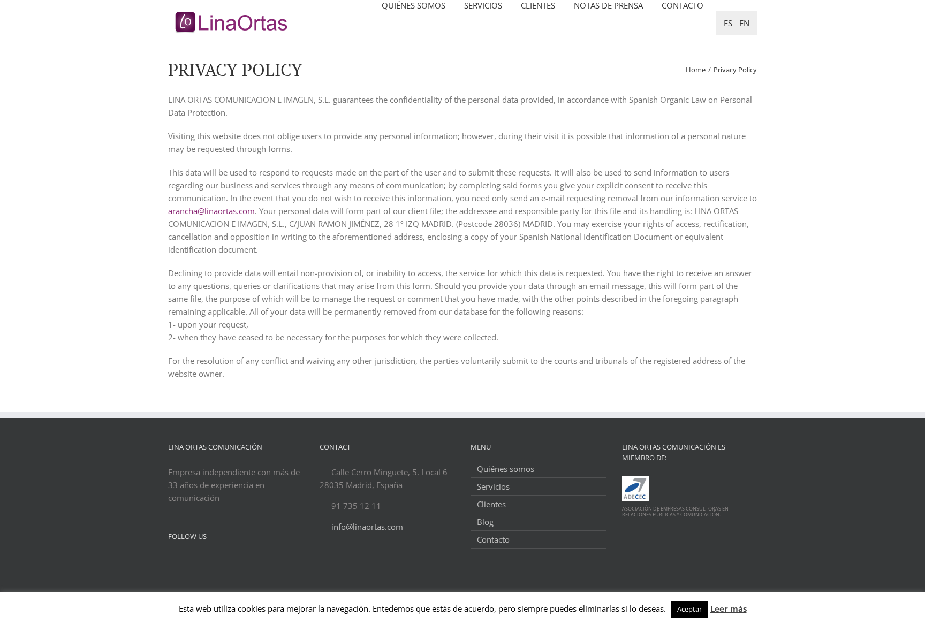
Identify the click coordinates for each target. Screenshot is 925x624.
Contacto (493, 539)
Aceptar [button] (689, 609)
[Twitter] (171, 562)
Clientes (491, 504)
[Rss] (200, 562)
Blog (485, 522)
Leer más (728, 608)
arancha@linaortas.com (211, 211)
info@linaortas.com (367, 526)
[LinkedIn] (186, 562)
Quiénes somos (505, 469)
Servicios (493, 486)
